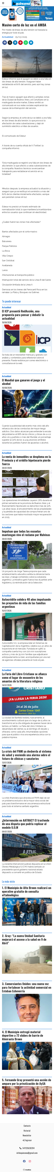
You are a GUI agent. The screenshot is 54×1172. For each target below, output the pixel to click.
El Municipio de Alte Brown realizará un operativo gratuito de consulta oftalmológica (26, 891)
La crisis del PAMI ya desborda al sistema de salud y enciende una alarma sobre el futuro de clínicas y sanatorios (26, 755)
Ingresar (28, 1140)
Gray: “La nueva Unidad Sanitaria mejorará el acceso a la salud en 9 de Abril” (24, 939)
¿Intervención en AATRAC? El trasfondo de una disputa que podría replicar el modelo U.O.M (25, 824)
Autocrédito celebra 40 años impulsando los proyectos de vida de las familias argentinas (26, 603)
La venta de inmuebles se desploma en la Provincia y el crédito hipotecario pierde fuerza (26, 460)
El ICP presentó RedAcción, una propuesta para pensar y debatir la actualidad (23, 315)
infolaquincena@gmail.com (27, 1152)
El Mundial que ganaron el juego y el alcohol (23, 382)
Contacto (27, 1125)
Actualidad (7, 37)
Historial (27, 1130)
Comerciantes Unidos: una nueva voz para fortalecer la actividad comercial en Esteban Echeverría (26, 987)
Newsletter (27, 1135)
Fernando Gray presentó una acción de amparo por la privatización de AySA (26, 1082)
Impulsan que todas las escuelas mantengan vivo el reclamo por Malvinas (26, 533)
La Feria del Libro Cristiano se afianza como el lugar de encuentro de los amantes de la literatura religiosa (24, 677)
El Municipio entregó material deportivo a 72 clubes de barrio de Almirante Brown (22, 1035)
